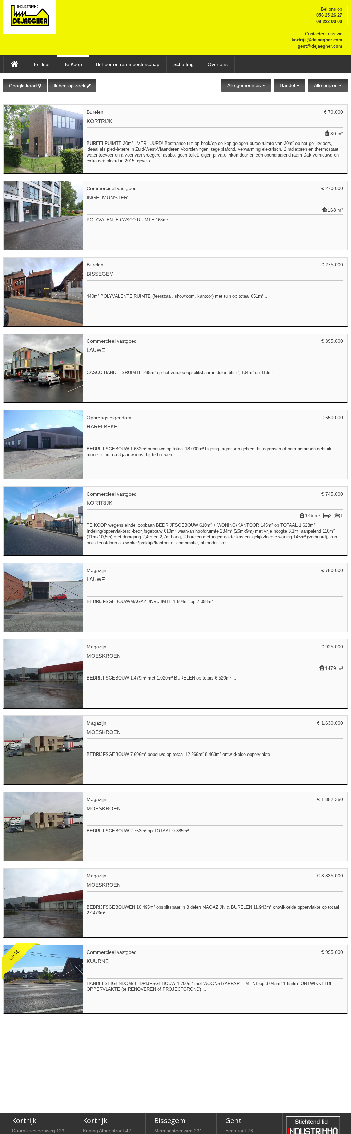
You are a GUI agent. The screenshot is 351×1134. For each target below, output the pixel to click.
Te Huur (41, 64)
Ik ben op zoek (70, 85)
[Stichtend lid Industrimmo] (313, 1126)
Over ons (218, 64)
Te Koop (73, 64)
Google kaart (23, 85)
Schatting (183, 64)
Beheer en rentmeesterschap (127, 64)
